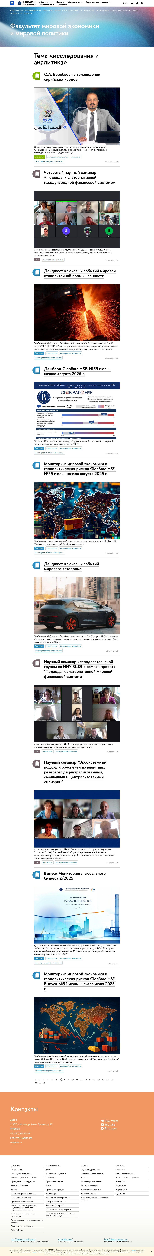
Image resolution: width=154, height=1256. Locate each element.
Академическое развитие (91, 1189)
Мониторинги (86, 1178)
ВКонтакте (111, 1121)
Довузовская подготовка (56, 1173)
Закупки (14, 1189)
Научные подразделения (90, 1170)
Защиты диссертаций (89, 1185)
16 (99, 1079)
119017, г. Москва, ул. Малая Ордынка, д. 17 (31, 1124)
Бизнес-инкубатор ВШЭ (55, 1205)
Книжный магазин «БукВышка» (127, 1178)
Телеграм (110, 1128)
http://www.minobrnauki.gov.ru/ (23, 1239)
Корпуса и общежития (20, 1185)
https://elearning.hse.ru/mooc (116, 1239)
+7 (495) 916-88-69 (20, 1133)
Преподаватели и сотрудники (23, 1181)
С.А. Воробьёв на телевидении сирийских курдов (72, 76)
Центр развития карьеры (56, 1201)
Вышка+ (49, 1185)
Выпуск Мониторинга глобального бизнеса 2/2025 (75, 875)
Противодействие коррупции (23, 1201)
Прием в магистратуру (55, 1189)
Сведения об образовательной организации (23, 1215)
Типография (120, 1181)
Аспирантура (51, 1193)
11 (77, 1079)
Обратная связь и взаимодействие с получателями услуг (60, 1214)
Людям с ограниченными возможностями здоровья (27, 1221)
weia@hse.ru (16, 1142)
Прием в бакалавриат (54, 1181)
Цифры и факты (17, 1170)
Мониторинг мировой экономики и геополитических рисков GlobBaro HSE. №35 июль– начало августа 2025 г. (80, 468)
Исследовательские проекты (92, 1173)
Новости (28, 13)
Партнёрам (62, 4)
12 (81, 1079)
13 (86, 1079)
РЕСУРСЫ (120, 1166)
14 (90, 1079)
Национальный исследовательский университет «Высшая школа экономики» (44, 10)
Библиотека (120, 1170)
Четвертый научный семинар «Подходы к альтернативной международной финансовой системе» (79, 177)
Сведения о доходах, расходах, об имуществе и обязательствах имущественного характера (24, 1207)
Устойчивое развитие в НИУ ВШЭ (24, 1178)
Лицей (48, 1170)
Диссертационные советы (91, 1181)
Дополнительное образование (58, 1197)
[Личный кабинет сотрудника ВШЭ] (137, 3)
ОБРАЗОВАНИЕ (53, 1166)
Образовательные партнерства (58, 1209)
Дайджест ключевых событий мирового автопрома (71, 566)
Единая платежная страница (22, 1226)
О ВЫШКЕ (15, 1166)
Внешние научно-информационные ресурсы (94, 1198)
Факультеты (89, 10)
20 (36, 1083)
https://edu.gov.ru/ (65, 1239)
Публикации (120, 1193)
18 (107, 1079)
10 (73, 1079)
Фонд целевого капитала (21, 1197)
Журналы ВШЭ (121, 1189)
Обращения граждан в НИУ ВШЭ (23, 1193)
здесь (134, 1250)
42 (44, 1083)
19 (112, 1079)
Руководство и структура (21, 1173)
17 (103, 1079)
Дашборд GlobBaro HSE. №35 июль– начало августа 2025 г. (77, 371)
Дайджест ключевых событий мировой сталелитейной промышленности (80, 273)
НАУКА (84, 1166)
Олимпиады (50, 1178)
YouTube (109, 1124)
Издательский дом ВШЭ (125, 1173)
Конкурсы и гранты (88, 1193)
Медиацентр (121, 1185)
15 (94, 1079)
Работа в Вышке (17, 1230)
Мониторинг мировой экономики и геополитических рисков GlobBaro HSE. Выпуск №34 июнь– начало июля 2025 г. (80, 981)
